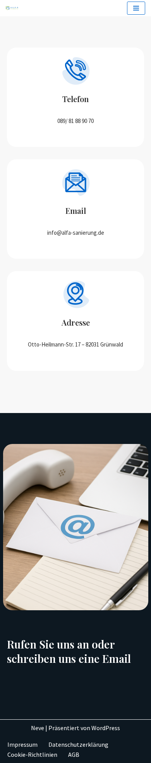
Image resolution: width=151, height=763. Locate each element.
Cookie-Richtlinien (32, 754)
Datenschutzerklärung (78, 744)
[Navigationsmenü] (136, 8)
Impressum (22, 744)
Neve (37, 728)
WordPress (105, 728)
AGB (73, 754)
